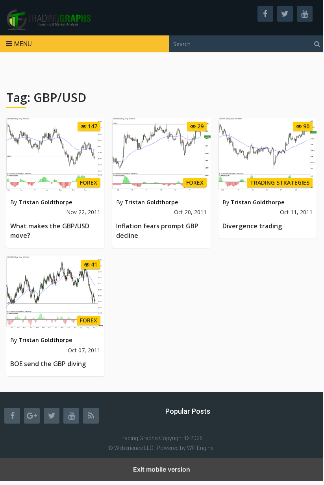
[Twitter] (51, 416)
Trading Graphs (138, 438)
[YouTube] (71, 416)
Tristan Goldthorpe (45, 202)
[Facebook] (12, 416)
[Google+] (32, 416)
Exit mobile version (161, 469)
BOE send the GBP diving (48, 363)
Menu (23, 44)
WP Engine (200, 448)
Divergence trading (252, 226)
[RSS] (91, 416)
